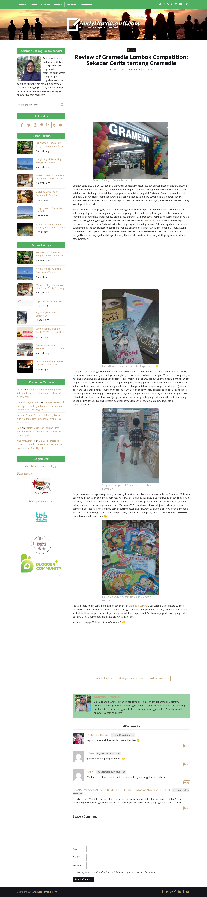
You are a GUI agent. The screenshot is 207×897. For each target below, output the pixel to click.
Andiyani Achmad (26, 440)
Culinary (45, 4)
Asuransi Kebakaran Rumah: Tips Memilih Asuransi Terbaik (50, 363)
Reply (186, 745)
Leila (19, 415)
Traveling (71, 4)
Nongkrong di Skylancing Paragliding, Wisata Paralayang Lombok (48, 161)
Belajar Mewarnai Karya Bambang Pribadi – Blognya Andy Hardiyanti (121, 790)
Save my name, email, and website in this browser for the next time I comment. (116, 872)
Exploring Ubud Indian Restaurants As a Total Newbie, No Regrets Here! (49, 193)
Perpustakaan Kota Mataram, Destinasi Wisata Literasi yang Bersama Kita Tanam (50, 347)
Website (77, 865)
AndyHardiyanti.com (45, 891)
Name (77, 849)
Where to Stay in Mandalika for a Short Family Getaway (50, 177)
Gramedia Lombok (153, 220)
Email (76, 857)
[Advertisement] (131, 98)
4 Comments (148, 69)
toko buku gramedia (158, 678)
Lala (19, 427)
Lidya (90, 753)
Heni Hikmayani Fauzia (29, 402)
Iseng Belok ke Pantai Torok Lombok (50, 209)
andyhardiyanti (118, 69)
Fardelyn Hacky (97, 735)
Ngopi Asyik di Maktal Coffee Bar (47, 314)
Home (22, 4)
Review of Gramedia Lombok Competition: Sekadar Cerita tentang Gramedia (131, 60)
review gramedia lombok (130, 678)
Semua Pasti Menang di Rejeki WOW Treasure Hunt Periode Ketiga (50, 330)
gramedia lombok (103, 678)
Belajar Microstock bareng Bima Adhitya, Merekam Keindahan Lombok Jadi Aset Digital (39, 393)
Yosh (90, 771)
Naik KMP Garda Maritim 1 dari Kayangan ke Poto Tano (50, 226)
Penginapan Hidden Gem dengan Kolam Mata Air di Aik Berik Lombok (49, 145)
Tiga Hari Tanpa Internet (48, 301)
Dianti (20, 389)
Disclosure (86, 4)
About (33, 4)
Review (58, 4)
